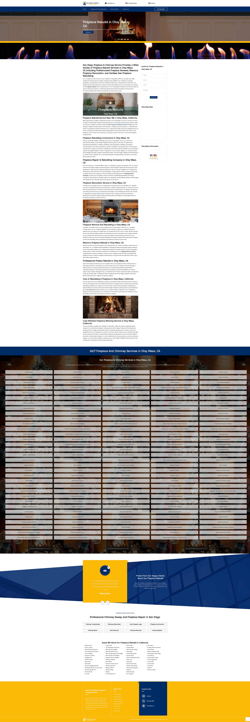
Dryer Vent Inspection (223, 501)
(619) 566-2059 (160, 9)
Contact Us (125, 9)
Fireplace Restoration (29, 387)
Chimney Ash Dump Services (126, 408)
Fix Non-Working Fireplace (77, 387)
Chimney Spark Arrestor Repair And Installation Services (126, 387)
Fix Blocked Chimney (29, 444)
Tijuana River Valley (152, 657)
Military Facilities (110, 659)
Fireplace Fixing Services (77, 527)
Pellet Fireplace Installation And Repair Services (174, 460)
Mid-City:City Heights (111, 649)
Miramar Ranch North (112, 663)
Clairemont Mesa (89, 655)
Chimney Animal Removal (175, 491)
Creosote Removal (77, 377)
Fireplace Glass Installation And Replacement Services (77, 429)
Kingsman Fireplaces (174, 465)
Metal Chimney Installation (29, 392)
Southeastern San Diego (154, 653)
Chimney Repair (174, 377)
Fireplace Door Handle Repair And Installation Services (174, 429)
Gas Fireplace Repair (126, 418)
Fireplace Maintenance (77, 522)
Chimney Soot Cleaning (28, 382)
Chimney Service (126, 372)
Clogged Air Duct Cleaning (77, 506)
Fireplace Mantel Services (223, 537)
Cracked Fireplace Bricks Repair (126, 537)
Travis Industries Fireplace (174, 485)
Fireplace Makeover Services (126, 532)
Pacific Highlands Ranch (133, 657)
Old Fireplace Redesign (174, 449)
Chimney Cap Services (77, 403)
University (150, 665)
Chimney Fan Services (223, 408)
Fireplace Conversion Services (174, 527)
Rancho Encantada (132, 665)
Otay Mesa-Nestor (132, 653)
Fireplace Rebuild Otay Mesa (94, 42)
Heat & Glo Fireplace (29, 475)
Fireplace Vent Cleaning (174, 413)
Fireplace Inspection (126, 398)
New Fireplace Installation (223, 382)
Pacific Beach (130, 655)
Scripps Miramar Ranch (154, 647)
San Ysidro (150, 645)
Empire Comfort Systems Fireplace (28, 491)
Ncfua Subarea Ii (110, 673)
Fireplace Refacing (174, 392)
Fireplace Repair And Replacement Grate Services (77, 434)
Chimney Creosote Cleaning (77, 382)
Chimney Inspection (174, 372)
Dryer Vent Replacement (126, 511)
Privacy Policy (117, 710)
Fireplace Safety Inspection (174, 511)
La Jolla (87, 673)
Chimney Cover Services (174, 403)
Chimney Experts (29, 511)
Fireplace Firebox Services (126, 434)
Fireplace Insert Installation (29, 496)
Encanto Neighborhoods (91, 665)
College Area (88, 657)
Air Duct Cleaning (77, 501)
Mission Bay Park (110, 665)
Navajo (108, 671)
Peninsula (129, 661)
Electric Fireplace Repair (174, 418)
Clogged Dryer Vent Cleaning (29, 506)
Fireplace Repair (126, 382)
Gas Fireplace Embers (223, 454)
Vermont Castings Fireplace (223, 470)
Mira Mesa (109, 661)
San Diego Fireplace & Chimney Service (148, 719)
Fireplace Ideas (29, 516)
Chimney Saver (223, 398)
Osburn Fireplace (126, 475)
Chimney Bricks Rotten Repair (174, 444)
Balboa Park (88, 645)
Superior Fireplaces (29, 465)
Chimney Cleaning (77, 372)
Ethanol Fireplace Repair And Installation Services (175, 423)
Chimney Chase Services (126, 403)
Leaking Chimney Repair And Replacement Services (77, 444)
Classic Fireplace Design (223, 449)
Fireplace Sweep (126, 413)
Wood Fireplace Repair (77, 418)
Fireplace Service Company (126, 506)
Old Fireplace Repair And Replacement (174, 398)
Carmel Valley (88, 653)
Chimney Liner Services (29, 408)
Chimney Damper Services (77, 408)
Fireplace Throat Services (29, 439)
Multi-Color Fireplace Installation (126, 460)
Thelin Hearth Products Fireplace (77, 491)
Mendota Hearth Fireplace (126, 480)
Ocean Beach (130, 647)
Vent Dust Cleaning (174, 501)
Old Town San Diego (132, 649)
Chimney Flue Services (223, 403)
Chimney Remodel (174, 532)
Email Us (153, 3)
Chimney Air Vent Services (29, 460)
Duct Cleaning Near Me (77, 516)
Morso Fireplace (126, 485)
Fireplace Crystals (77, 460)
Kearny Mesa (88, 671)
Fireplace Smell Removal (29, 449)
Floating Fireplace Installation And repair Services (175, 537)
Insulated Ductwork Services (223, 532)
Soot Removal (126, 377)
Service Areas (114, 9)
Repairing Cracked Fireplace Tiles (126, 444)
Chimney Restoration (29, 398)
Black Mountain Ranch (91, 649)
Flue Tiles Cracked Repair (126, 449)
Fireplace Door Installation (126, 429)
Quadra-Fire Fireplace (223, 475)
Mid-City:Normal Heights (112, 655)
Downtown (88, 661)
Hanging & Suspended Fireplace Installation (223, 527)
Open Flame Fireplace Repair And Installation (29, 532)
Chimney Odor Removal (77, 449)
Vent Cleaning (29, 501)
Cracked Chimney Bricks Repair (223, 444)
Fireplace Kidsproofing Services (174, 496)
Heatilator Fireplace (77, 470)
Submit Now (154, 97)
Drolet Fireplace (29, 485)
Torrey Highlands (152, 659)
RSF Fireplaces (28, 470)
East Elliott (88, 663)
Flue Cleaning (29, 377)
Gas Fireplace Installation (29, 423)
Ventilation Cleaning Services (77, 532)
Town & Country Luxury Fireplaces (126, 465)
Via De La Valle (151, 669)
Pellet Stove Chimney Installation (126, 454)
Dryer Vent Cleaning (223, 496)
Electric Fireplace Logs (77, 439)
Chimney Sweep (29, 372)
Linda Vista (109, 645)
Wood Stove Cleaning (223, 522)
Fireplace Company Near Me (29, 522)
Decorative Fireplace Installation (223, 511)
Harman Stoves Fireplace (77, 475)
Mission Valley (109, 669)
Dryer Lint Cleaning (126, 501)
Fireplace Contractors (223, 413)
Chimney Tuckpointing (223, 392)
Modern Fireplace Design (29, 454)
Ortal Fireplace (174, 480)
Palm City (129, 659)
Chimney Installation (223, 377)
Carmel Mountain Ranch (92, 651)
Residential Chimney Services (175, 439)
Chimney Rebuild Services (77, 496)
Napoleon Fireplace (126, 470)
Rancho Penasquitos (132, 667)
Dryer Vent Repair (77, 511)
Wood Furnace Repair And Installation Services (126, 423)
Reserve (129, 669)
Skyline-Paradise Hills (153, 651)
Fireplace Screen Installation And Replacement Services (223, 491)
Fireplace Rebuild (29, 418)
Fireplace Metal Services (29, 434)
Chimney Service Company (174, 506)
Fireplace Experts (223, 506)
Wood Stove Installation (174, 522)
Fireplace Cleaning (223, 372)
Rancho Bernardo (131, 663)
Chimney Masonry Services (77, 413)
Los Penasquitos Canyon (112, 647)
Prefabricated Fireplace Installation (223, 423)
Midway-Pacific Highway (112, 657)
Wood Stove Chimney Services (29, 527)
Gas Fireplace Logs (223, 434)
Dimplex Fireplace (174, 475)
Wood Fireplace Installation (223, 418)
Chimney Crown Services (29, 403)
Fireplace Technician (223, 516)
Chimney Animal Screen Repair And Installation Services (174, 387)
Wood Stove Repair (126, 522)
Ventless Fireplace (126, 527)
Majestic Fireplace (174, 470)
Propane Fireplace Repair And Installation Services (29, 429)
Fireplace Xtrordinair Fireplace (223, 480)
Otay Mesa (129, 651)
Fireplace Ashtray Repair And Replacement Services (223, 429)
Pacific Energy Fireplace (77, 480)
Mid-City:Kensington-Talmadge (114, 653)
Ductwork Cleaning (174, 516)
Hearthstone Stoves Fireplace (223, 485)
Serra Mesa (150, 649)
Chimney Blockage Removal (77, 398)
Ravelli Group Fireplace (126, 491)
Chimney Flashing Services (29, 413)
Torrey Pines (150, 663)
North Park (130, 645)
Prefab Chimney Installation (126, 496)
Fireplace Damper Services (174, 434)
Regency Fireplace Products (223, 460)
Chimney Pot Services (174, 408)
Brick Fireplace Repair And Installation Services (29, 537)
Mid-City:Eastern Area (112, 651)
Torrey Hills (150, 661)
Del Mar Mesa (89, 659)
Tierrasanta (150, 655)
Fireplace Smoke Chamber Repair (126, 392)
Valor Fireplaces (77, 465)
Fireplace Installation (175, 382)
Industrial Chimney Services (223, 439)
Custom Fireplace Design (77, 454)
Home (84, 9)
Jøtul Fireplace (28, 480)
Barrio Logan (88, 647)
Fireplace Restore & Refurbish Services (77, 537)
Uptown (149, 667)
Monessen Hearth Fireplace (77, 485)
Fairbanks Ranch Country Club (93, 667)
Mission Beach (110, 667)
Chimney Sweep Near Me (126, 516)
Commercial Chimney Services (126, 439)
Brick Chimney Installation (223, 387)
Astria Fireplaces (223, 465)
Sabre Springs (130, 671)
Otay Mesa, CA (150, 705)
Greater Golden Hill (90, 669)
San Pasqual (130, 673)
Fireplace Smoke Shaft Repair (77, 392)
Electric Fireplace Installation (77, 423)
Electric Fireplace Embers (174, 454)
